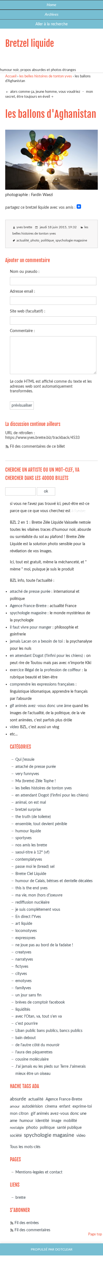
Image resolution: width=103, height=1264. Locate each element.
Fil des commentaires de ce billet (37, 446)
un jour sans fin (28, 995)
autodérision (32, 1106)
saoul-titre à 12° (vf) (32, 852)
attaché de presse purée (30, 591)
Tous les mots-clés (25, 1147)
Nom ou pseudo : (25, 272)
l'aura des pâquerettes (33, 1052)
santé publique (69, 1128)
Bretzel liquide (29, 43)
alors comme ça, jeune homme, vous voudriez (44, 92)
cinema (51, 1106)
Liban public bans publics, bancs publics (48, 1031)
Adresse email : (22, 291)
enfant (64, 1106)
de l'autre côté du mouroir (37, 1045)
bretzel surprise (28, 810)
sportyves (23, 838)
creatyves (23, 952)
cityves (21, 974)
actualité (22, 240)
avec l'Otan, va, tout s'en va (38, 1016)
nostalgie (17, 1128)
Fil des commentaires (32, 1230)
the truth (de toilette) (33, 817)
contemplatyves (28, 859)
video (14, 727)
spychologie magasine (71, 240)
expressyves (25, 938)
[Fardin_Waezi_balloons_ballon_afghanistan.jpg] (51, 188)
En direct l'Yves (28, 917)
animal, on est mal (30, 802)
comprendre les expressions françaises (42, 684)
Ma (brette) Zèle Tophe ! (35, 781)
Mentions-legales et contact (38, 1172)
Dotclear (64, 1249)
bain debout (25, 1038)
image (56, 1121)
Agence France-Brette (28, 606)
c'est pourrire (26, 1023)
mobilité (70, 1121)
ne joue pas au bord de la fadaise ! (44, 945)
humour (26, 1121)
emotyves (23, 981)
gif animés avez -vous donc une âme (40, 706)
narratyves (24, 959)
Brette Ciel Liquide (30, 874)
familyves (23, 988)
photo (34, 240)
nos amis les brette (31, 845)
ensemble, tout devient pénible (41, 824)
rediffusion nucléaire (32, 902)
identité (42, 1121)
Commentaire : (22, 331)
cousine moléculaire (32, 1059)
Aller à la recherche (51, 24)
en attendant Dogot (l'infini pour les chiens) (46, 656)
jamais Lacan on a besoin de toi (36, 641)
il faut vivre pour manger (30, 627)
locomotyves (26, 931)
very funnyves (27, 774)
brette (20, 1197)
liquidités (22, 1009)
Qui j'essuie (24, 759)
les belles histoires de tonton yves (45, 76)
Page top (95, 1234)
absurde (18, 1099)
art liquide (23, 924)
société (16, 1135)
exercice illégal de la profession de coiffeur (45, 670)
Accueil (10, 76)
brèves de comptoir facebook (40, 1002)
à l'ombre (78, 511)
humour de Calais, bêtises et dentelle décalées (54, 881)
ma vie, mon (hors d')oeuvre (38, 895)
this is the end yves (31, 888)
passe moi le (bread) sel (34, 867)
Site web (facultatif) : (27, 311)
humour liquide (28, 831)
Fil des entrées (27, 1223)
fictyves (21, 966)
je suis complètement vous (37, 909)
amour (15, 1106)
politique (47, 240)
